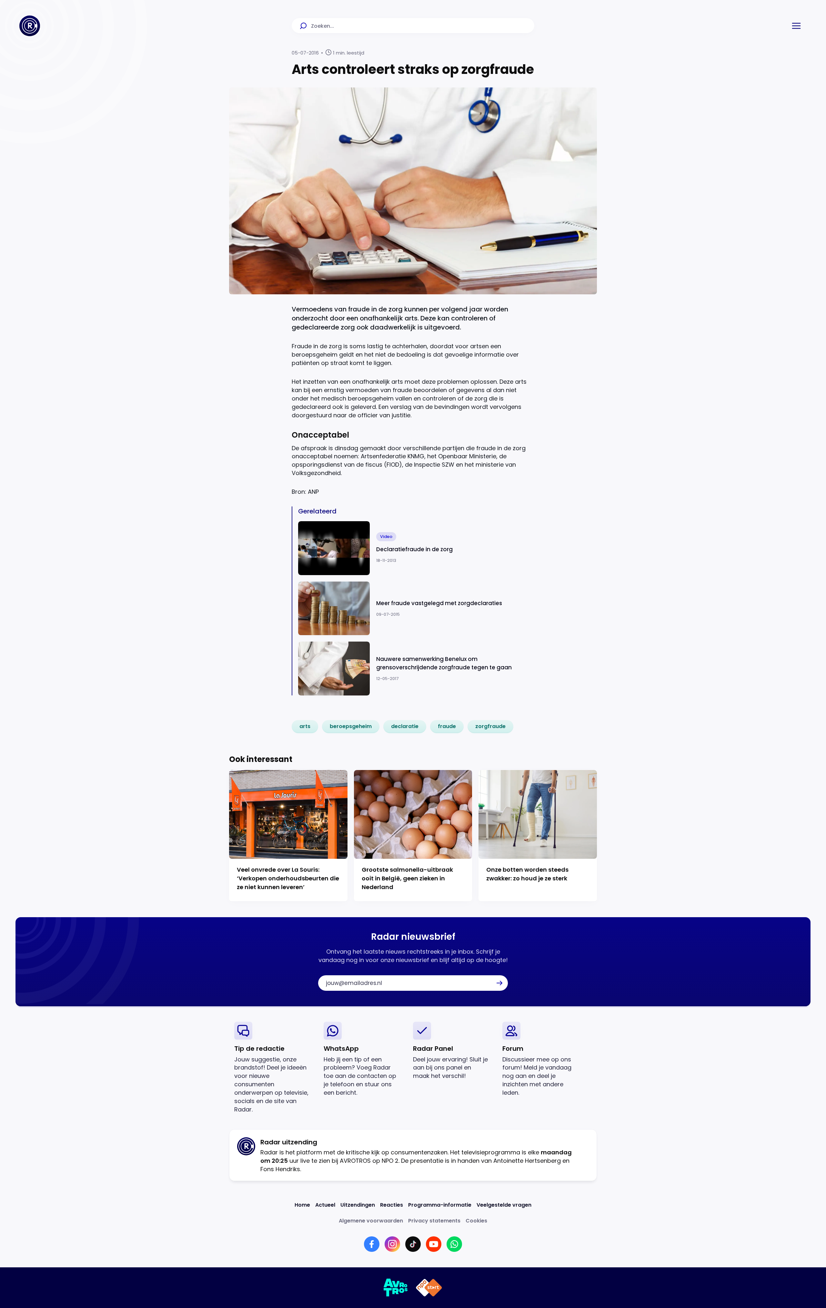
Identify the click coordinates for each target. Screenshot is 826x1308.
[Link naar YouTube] (433, 1244)
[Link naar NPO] (429, 1288)
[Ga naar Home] (29, 25)
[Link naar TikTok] (413, 1244)
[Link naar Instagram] (392, 1244)
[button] (796, 25)
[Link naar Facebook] (371, 1244)
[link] (305, 726)
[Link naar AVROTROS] (396, 1288)
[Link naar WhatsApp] (454, 1244)
